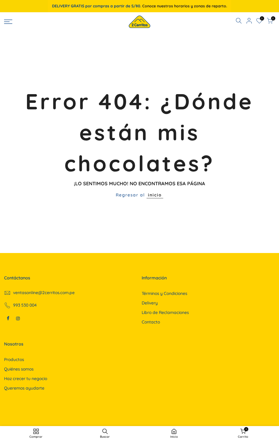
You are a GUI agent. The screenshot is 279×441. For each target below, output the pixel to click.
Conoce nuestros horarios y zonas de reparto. (184, 6)
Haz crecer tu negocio (25, 378)
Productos (14, 359)
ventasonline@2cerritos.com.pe (44, 292)
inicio (155, 195)
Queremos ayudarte (24, 388)
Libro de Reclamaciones (165, 312)
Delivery (150, 303)
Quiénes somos (19, 369)
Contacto (151, 322)
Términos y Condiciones (164, 293)
